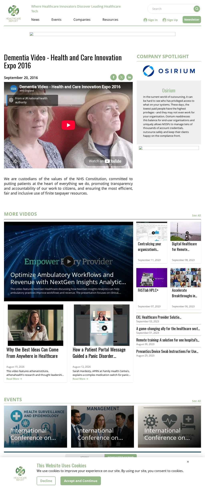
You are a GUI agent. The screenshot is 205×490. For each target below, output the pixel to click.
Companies (81, 19)
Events (56, 19)
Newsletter (191, 19)
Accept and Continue (80, 481)
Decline (46, 481)
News (35, 19)
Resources (110, 19)
